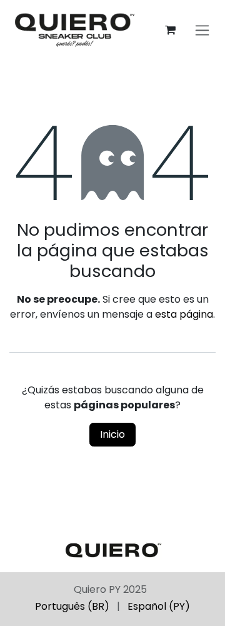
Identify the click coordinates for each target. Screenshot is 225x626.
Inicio (112, 434)
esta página (184, 314)
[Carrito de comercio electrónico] (170, 30)
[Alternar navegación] (202, 30)
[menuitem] (72, 606)
